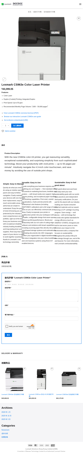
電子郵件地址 (9, 315)
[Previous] (1, 385)
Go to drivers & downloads (16, 120)
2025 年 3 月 (6, 419)
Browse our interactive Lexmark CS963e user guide (22, 116)
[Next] (81, 385)
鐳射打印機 (37, 12)
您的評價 (8, 288)
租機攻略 (5, 437)
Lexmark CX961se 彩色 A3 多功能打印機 (41, 395)
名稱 (7, 305)
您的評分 (8, 281)
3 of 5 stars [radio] (14, 284)
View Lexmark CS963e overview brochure (21, 113)
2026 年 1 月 (6, 412)
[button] (80, 4)
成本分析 (5, 433)
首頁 (29, 12)
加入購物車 (17, 125)
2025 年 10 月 (6, 416)
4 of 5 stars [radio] (20, 284)
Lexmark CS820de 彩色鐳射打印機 (67, 394)
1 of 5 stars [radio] (5, 284)
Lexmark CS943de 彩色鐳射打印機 (13, 394)
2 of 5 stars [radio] (9, 284)
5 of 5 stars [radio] (29, 284)
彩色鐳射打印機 (49, 12)
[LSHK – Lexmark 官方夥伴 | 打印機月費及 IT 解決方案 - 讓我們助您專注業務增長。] (12, 4)
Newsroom (5, 430)
